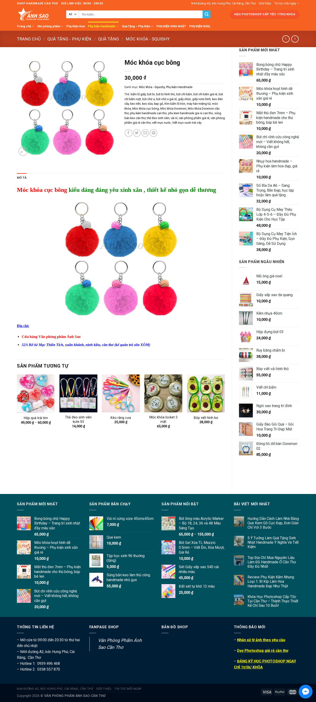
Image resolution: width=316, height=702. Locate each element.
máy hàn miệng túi (199, 103)
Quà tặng (108, 39)
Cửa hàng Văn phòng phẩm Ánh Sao (51, 337)
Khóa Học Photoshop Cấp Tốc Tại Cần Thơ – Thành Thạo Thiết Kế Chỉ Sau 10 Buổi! (273, 601)
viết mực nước (161, 122)
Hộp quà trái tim (36, 418)
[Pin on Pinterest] (153, 133)
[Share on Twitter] (137, 133)
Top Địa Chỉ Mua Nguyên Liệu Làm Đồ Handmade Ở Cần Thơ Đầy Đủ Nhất (272, 562)
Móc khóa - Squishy (148, 39)
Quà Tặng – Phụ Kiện (136, 26)
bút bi (151, 94)
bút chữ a (148, 99)
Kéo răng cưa (121, 418)
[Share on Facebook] (128, 133)
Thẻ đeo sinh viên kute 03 (78, 419)
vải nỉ (174, 118)
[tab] (22, 177)
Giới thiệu (265, 3)
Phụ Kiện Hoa (75, 26)
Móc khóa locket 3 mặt (163, 419)
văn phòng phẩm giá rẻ (194, 118)
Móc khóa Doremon (173, 108)
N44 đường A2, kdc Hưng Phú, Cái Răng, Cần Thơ (223, 3)
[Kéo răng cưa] (121, 393)
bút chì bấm (184, 94)
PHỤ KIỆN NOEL (200, 26)
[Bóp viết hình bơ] (206, 393)
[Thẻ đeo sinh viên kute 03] (78, 393)
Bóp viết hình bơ (206, 418)
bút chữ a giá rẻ (166, 99)
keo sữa (147, 103)
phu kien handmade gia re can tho (190, 113)
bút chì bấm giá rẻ (205, 94)
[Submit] (207, 14)
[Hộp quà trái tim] (36, 393)
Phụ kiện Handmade (101, 26)
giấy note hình (201, 99)
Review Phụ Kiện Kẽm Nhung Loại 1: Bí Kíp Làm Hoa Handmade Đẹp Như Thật (271, 581)
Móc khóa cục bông (145, 108)
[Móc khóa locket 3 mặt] (163, 393)
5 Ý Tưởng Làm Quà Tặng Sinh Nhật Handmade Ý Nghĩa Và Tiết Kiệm (273, 542)
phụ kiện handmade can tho (148, 113)
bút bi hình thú (165, 94)
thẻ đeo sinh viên (158, 118)
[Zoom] (23, 151)
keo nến (135, 103)
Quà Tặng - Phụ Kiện (69, 39)
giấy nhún (184, 99)
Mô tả (22, 177)
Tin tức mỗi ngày (285, 3)
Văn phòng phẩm (48, 26)
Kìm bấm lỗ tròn (174, 103)
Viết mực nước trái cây (186, 122)
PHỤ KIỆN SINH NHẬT (171, 26)
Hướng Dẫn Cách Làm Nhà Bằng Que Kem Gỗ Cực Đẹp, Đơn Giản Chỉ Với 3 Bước (273, 523)
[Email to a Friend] (145, 133)
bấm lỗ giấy (138, 94)
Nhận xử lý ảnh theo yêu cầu (261, 640)
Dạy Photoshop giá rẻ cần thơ (262, 650)
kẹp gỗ (158, 103)
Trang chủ (24, 26)
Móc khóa (30, 190)
